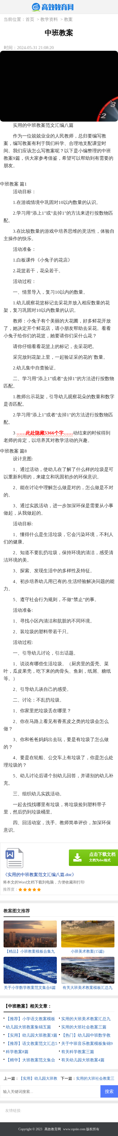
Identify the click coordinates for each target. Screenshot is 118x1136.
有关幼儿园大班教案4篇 (83, 1060)
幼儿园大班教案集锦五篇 (28, 1027)
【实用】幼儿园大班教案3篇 (31, 1035)
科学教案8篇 (17, 1052)
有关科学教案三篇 (77, 1052)
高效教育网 (52, 1129)
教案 (68, 19)
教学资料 (49, 19)
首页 (30, 19)
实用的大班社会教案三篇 (83, 1027)
